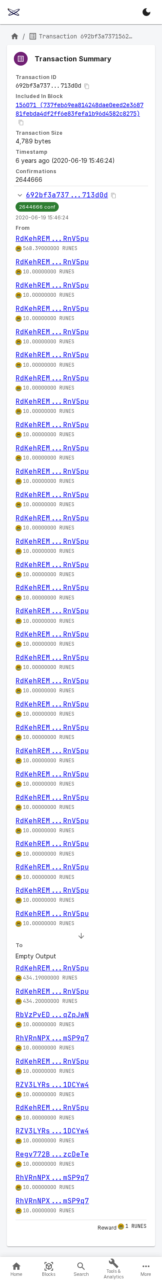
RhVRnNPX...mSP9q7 (52, 1038)
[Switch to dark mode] (146, 12)
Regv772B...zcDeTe (52, 1154)
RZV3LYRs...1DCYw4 (52, 1084)
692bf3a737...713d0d (67, 195)
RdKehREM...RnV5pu (52, 238)
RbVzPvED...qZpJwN (52, 1014)
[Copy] (87, 86)
